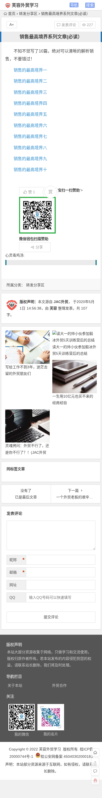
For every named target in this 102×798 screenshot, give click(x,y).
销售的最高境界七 (30, 136)
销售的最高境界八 (30, 147)
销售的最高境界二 (30, 81)
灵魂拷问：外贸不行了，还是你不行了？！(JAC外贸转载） (27, 452)
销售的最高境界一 (30, 70)
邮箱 (17, 572)
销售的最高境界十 (30, 169)
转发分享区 (28, 13)
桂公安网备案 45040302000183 (67, 756)
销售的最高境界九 (30, 158)
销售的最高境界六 (30, 125)
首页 (11, 13)
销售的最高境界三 (30, 92)
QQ (12, 597)
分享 (39, 247)
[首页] (95, 752)
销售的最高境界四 (30, 103)
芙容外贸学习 (25, 5)
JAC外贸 (61, 302)
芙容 (53, 308)
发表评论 (68, 25)
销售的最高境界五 (30, 114)
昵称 (17, 560)
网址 (13, 585)
